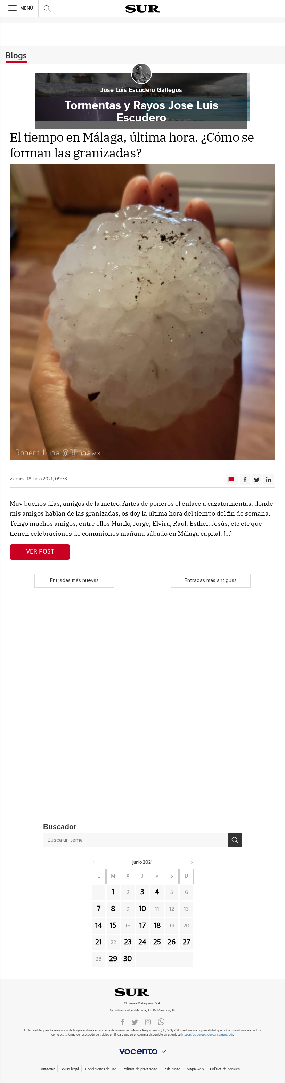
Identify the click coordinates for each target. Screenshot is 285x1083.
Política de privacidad (140, 1069)
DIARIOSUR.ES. (142, 992)
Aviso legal (70, 1069)
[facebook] (122, 1021)
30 (127, 959)
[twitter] (135, 1021)
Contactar (46, 1069)
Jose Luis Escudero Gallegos (141, 90)
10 (142, 908)
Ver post (40, 552)
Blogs (16, 56)
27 (186, 942)
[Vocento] (142, 1051)
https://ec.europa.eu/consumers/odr (207, 1034)
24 (142, 942)
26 (172, 942)
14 (98, 925)
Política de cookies (225, 1069)
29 (113, 959)
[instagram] (148, 1021)
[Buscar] (235, 840)
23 (128, 942)
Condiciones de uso (100, 1069)
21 (98, 942)
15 (113, 925)
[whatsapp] (161, 1021)
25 (157, 942)
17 (142, 925)
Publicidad (172, 1069)
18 (157, 925)
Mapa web (195, 1069)
